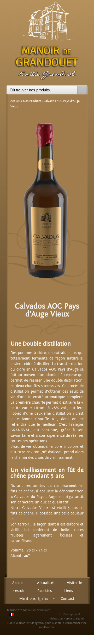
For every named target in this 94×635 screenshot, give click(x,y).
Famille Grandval (47, 77)
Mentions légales (33, 598)
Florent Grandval (73, 618)
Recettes (44, 591)
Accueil (15, 101)
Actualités (45, 583)
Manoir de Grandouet (47, 55)
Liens (68, 591)
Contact (67, 598)
